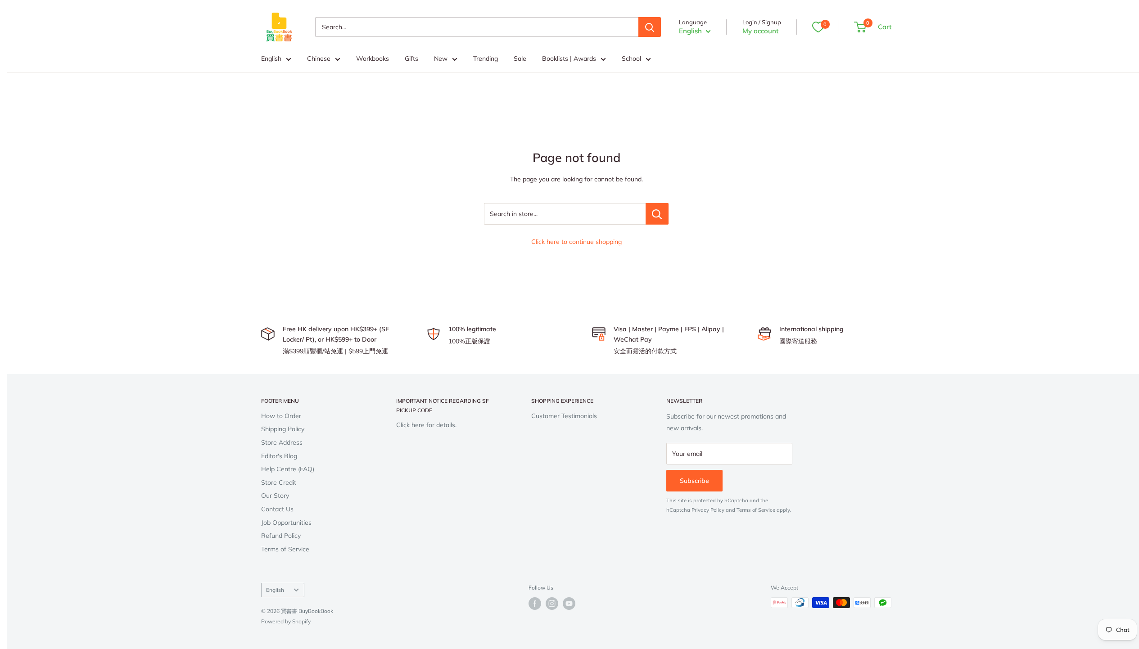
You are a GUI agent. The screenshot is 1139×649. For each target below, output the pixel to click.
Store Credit (278, 482)
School (631, 58)
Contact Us (277, 509)
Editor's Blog (279, 456)
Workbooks (372, 58)
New (440, 58)
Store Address (282, 442)
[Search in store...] (657, 214)
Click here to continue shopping (576, 242)
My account (760, 31)
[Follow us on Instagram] (552, 603)
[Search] (649, 27)
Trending (485, 58)
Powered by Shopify (286, 621)
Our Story (275, 495)
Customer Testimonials (564, 416)
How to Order (281, 416)
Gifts (411, 58)
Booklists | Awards (569, 58)
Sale (520, 58)
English (271, 58)
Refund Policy (281, 536)
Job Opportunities (286, 522)
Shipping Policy (282, 429)
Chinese (318, 58)
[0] (818, 27)
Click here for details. (426, 425)
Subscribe (694, 481)
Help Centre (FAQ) (287, 469)
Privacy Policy (708, 510)
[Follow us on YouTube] (569, 603)
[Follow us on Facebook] (535, 603)
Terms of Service (285, 549)
